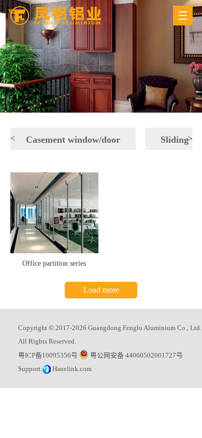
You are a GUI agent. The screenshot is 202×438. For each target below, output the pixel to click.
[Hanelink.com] (47, 369)
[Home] (54, 15)
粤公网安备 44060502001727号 (136, 355)
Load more (101, 289)
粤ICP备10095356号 (48, 355)
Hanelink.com (72, 369)
